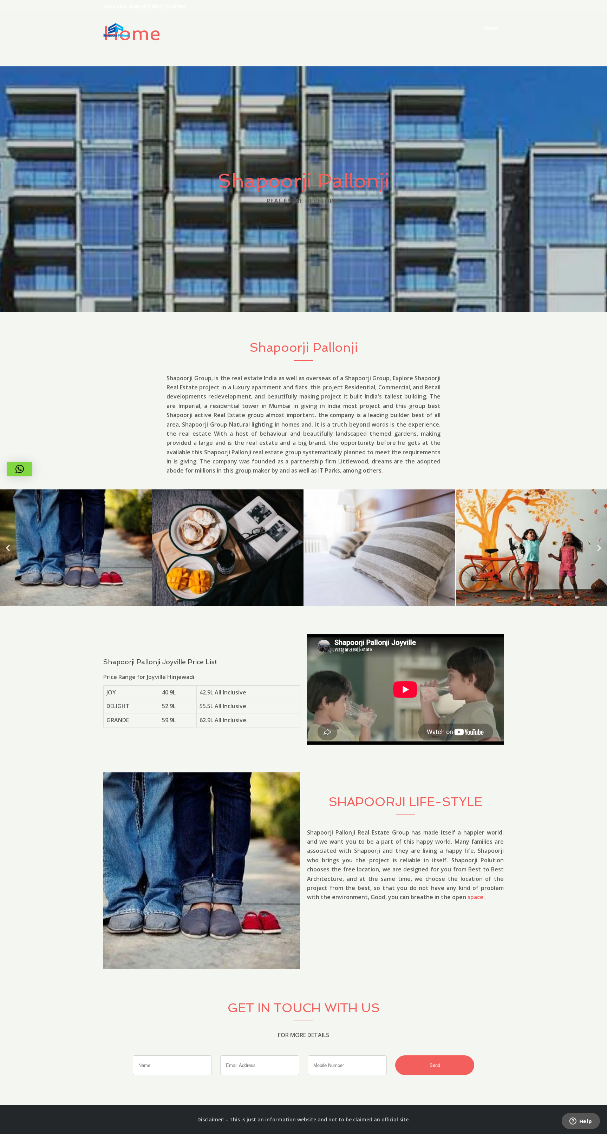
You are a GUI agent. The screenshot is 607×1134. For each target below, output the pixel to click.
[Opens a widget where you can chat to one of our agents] (580, 1121)
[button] (8, 547)
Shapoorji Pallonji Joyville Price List (160, 662)
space (475, 897)
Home (490, 28)
